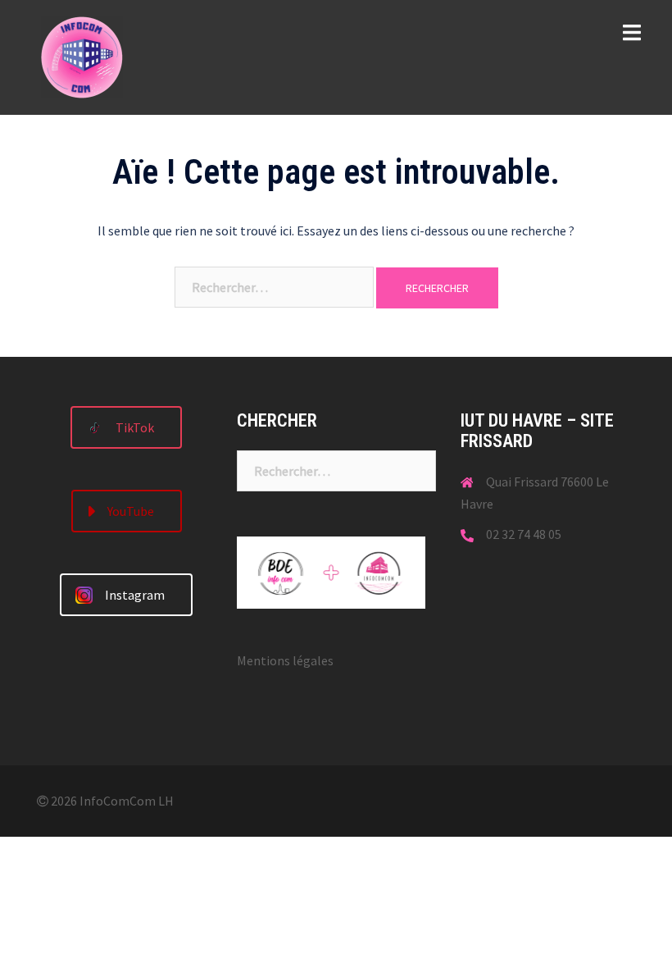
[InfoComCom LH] (82, 56)
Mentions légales (285, 660)
